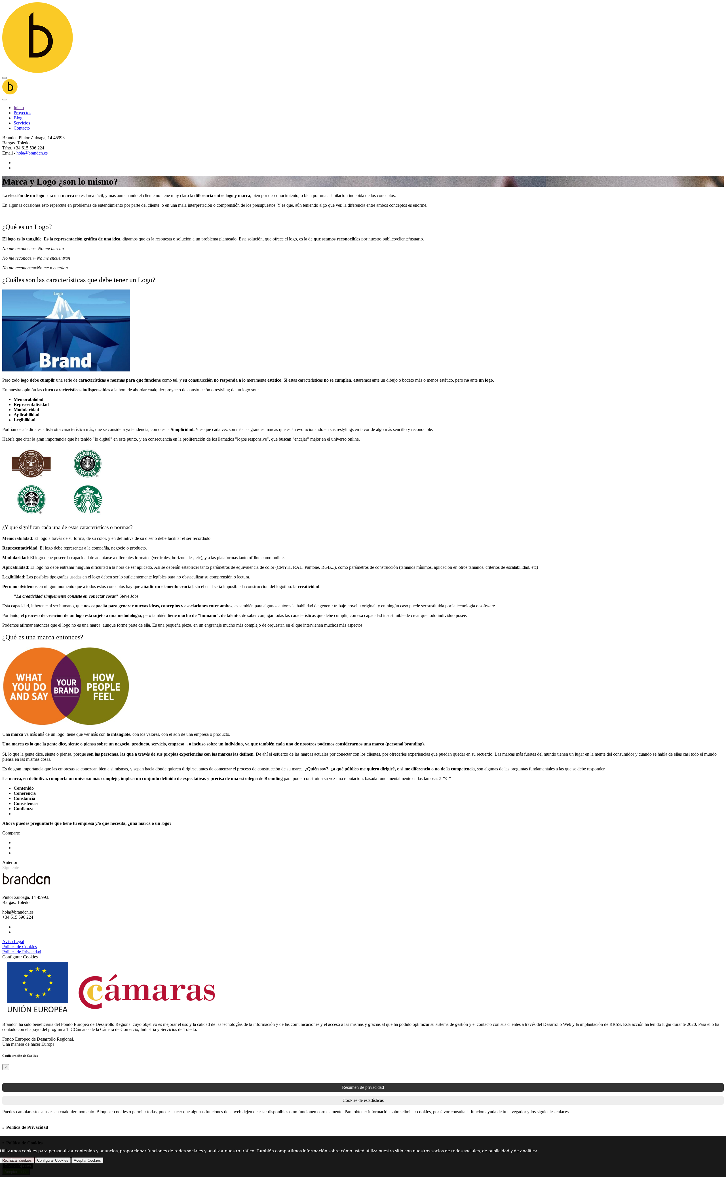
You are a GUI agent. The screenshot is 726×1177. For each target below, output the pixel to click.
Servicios (22, 123)
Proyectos (22, 112)
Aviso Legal (13, 941)
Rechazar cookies (17, 1160)
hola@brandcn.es (32, 153)
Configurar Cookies (52, 1160)
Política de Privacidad (21, 951)
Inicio (19, 107)
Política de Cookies (19, 946)
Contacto (22, 128)
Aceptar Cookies (87, 1160)
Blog (18, 117)
